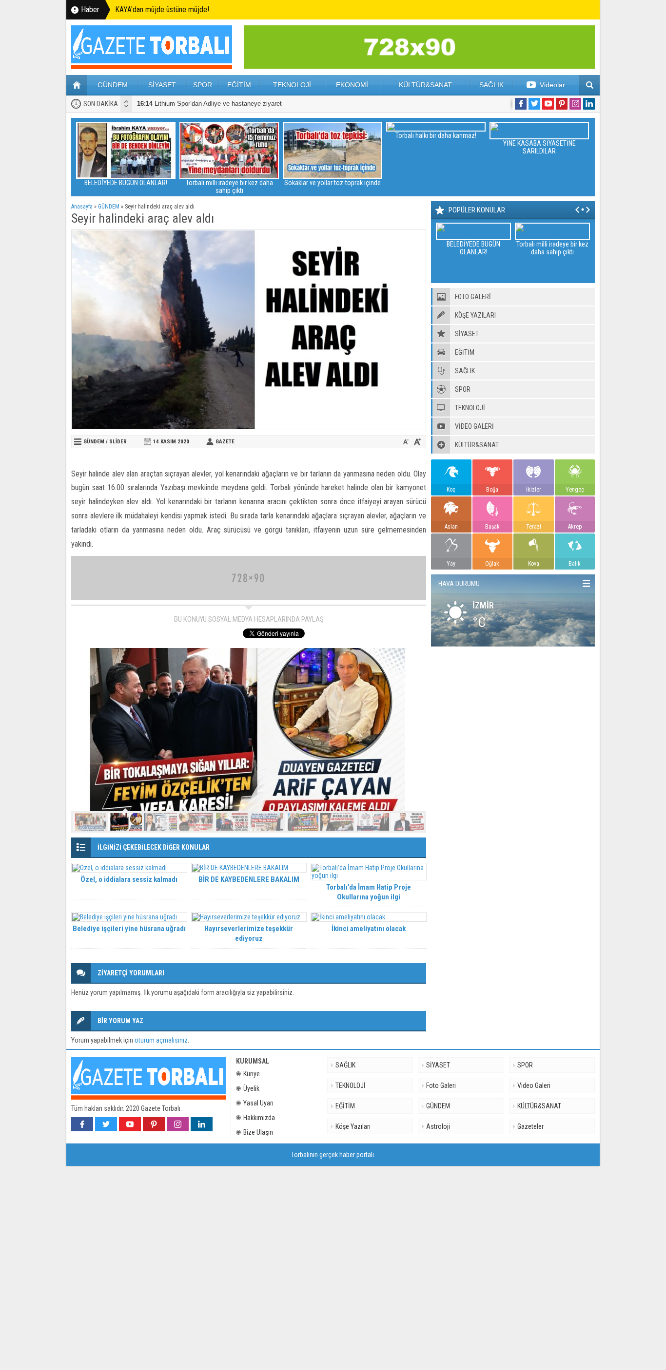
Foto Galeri (441, 1085)
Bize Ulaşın (258, 1132)
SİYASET (162, 85)
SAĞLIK (491, 85)
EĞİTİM (239, 85)
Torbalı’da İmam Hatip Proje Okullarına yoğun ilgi (368, 892)
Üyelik (251, 1088)
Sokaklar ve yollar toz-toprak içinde (332, 183)
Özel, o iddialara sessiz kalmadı (128, 879)
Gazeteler (530, 1126)
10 (407, 822)
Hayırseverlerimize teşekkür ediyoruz (248, 933)
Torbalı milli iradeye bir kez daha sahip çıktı (229, 186)
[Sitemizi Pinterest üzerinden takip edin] (562, 104)
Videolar (552, 85)
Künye (251, 1074)
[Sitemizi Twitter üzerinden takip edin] (534, 104)
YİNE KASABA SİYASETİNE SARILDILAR (539, 147)
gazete (225, 441)
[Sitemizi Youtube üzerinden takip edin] (548, 104)
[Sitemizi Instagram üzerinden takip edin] (575, 104)
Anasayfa (82, 206)
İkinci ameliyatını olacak (369, 928)
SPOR (202, 85)
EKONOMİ (352, 85)
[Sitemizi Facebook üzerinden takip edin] (521, 104)
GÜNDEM (113, 85)
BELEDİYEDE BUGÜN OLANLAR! (125, 183)
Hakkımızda (259, 1118)
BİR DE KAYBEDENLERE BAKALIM (248, 879)
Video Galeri (533, 1085)
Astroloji (438, 1126)
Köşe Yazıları (353, 1126)
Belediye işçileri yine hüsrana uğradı (129, 928)
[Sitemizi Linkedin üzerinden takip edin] (589, 104)
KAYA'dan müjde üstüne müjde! (162, 9)
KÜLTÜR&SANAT (425, 85)
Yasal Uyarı (258, 1103)
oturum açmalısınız (161, 1040)
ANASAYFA (76, 85)
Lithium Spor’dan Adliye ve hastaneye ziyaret (209, 103)
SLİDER (118, 441)
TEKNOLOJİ (292, 85)
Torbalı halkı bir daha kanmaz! (435, 135)
